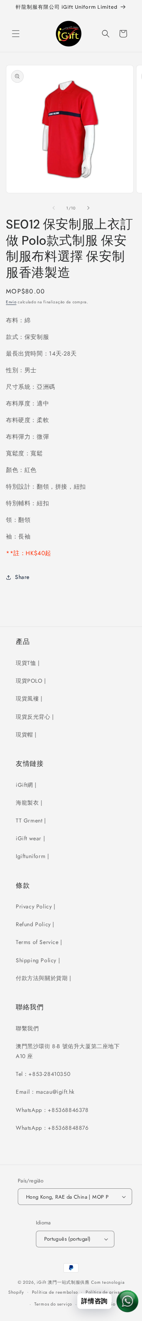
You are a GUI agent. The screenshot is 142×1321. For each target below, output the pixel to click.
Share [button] (22, 577)
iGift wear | (30, 838)
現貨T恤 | (28, 663)
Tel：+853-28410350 (43, 1074)
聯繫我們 (27, 1028)
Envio (11, 302)
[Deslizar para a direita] (88, 208)
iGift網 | (26, 785)
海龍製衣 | (29, 803)
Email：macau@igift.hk (45, 1092)
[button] (15, 33)
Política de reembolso (55, 1292)
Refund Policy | (35, 924)
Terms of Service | (39, 942)
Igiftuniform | (32, 856)
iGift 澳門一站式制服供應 (63, 1282)
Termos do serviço (53, 1304)
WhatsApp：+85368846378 (52, 1110)
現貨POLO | (31, 681)
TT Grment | (31, 820)
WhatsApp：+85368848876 (52, 1128)
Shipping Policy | (38, 960)
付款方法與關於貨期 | (43, 978)
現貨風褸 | (29, 698)
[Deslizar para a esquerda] (53, 208)
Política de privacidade (110, 1292)
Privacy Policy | (36, 906)
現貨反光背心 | (35, 717)
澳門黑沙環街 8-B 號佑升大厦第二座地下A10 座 (68, 1051)
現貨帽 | (26, 735)
